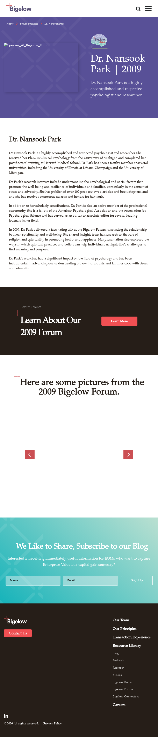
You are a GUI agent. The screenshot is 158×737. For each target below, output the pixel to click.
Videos (117, 675)
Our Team (121, 620)
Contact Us (18, 633)
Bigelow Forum (123, 689)
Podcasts (118, 660)
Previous (30, 454)
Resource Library (127, 645)
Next (128, 454)
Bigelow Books (122, 682)
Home (10, 23)
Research (118, 667)
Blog (116, 653)
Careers (119, 704)
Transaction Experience (132, 637)
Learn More (119, 321)
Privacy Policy (52, 723)
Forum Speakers (29, 23)
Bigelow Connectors (126, 696)
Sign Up (137, 580)
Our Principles (125, 628)
